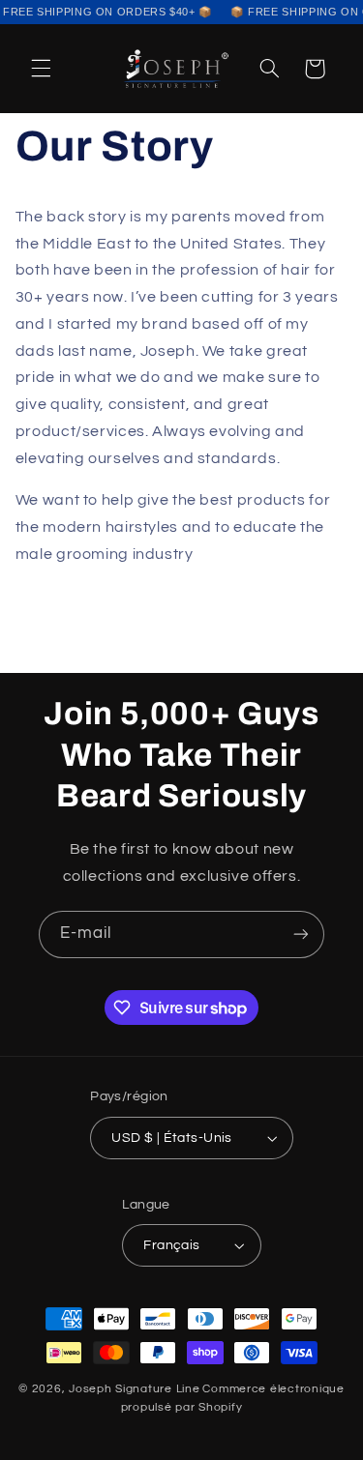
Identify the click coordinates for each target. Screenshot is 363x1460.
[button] (40, 68)
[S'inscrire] (301, 934)
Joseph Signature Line (134, 1389)
